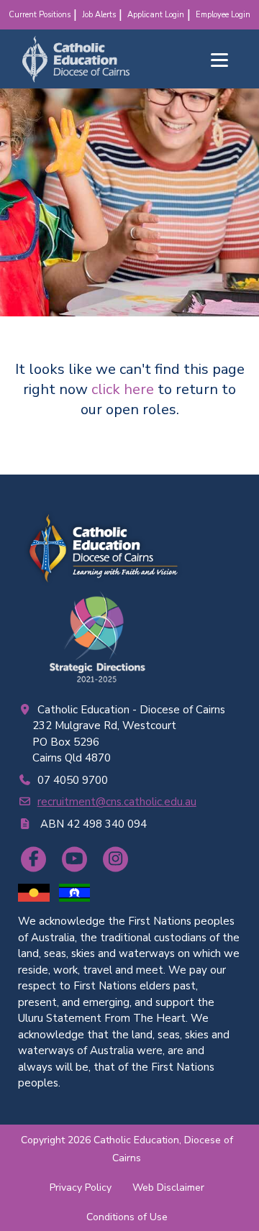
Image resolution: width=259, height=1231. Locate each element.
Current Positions (40, 14)
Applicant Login (155, 14)
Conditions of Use (127, 1217)
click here (122, 389)
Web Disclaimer (168, 1187)
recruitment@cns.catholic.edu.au (116, 802)
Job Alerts (99, 14)
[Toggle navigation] (219, 59)
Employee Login (223, 14)
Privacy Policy (81, 1187)
